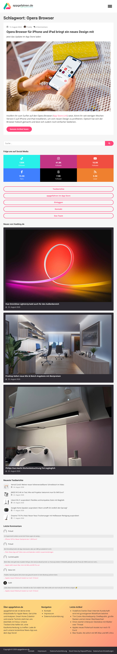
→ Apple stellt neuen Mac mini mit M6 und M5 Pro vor (21, 565)
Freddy (29, 27)
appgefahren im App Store (58, 195)
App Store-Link (60, 115)
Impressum (49, 613)
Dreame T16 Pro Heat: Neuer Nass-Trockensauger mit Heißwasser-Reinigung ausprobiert (45, 516)
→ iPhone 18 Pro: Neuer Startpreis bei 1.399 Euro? (20, 539)
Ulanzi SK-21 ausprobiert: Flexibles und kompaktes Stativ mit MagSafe (37, 500)
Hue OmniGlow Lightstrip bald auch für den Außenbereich (32, 304)
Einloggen (58, 202)
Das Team (58, 216)
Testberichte (58, 189)
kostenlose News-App (24, 630)
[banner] (18, 6)
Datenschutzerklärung (54, 616)
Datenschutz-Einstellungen (103, 651)
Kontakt (58, 209)
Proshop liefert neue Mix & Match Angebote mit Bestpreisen (33, 376)
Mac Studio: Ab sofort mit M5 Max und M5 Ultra (92, 633)
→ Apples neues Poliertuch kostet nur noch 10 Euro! (20, 578)
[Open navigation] (109, 6)
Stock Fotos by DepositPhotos (80, 651)
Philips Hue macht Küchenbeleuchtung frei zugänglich (30, 468)
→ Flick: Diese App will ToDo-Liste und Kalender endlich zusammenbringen (28, 552)
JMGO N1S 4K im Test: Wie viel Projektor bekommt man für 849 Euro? (37, 492)
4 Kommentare (42, 27)
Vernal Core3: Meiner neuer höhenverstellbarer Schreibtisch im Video (37, 485)
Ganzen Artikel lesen (19, 129)
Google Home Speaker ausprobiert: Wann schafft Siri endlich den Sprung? (39, 508)
